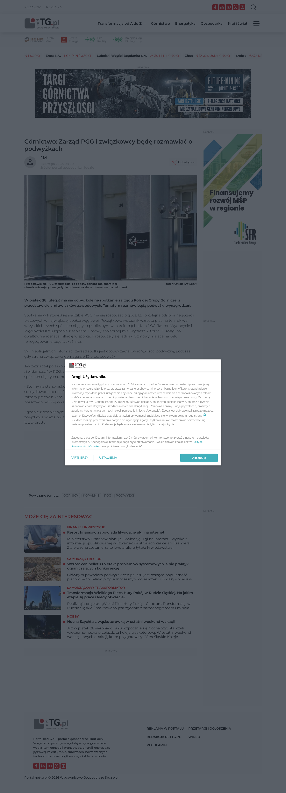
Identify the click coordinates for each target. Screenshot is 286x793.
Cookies (94, 446)
